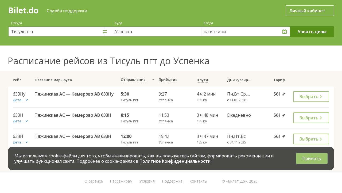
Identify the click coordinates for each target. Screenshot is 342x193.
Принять (311, 158)
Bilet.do (23, 10)
